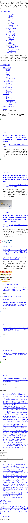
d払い (7, 74)
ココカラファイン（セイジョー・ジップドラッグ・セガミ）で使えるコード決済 (15, 252)
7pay (7, 86)
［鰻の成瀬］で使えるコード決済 (12, 442)
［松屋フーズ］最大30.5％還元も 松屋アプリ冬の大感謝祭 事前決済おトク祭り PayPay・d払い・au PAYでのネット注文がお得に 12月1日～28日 (15, 380)
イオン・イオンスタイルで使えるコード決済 (15, 492)
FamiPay (8, 83)
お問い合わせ (3, 503)
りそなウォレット (11, 103)
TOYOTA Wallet (10, 100)
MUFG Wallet (9, 101)
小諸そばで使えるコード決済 (11, 495)
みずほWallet (9, 104)
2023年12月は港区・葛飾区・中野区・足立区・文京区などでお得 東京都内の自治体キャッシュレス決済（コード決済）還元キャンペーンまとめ (15, 329)
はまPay (8, 91)
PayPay (8, 69)
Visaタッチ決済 (13, 145)
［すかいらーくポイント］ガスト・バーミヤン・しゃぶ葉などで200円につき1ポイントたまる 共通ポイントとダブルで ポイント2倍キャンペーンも (15, 289)
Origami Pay (9, 75)
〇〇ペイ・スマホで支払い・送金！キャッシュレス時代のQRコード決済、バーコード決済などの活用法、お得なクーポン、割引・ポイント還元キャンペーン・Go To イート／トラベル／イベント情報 (14, 510)
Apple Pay (11, 225)
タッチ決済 (6, 226)
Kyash (7, 97)
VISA (10, 185)
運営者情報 (3, 500)
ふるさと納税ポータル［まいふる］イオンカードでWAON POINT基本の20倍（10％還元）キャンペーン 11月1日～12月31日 (15, 445)
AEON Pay (9, 84)
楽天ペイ (8, 72)
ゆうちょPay (9, 89)
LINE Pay (8, 71)
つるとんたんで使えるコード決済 (12, 494)
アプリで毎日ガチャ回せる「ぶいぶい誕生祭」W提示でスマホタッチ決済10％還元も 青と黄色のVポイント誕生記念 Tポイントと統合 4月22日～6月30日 (15, 304)
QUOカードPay (10, 78)
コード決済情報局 (5, 11)
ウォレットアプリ (8, 98)
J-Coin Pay (9, 92)
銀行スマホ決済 (7, 87)
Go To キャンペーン (8, 106)
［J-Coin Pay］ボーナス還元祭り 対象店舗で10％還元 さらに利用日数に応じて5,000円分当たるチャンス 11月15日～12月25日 (15, 432)
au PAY (8, 80)
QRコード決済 (7, 68)
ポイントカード (14, 259)
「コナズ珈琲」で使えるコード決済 (13, 471)
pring (7, 95)
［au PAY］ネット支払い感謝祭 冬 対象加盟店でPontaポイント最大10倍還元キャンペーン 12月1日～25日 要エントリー (15, 355)
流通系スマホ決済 (8, 81)
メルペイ (8, 77)
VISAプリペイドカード (20, 225)
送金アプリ (6, 94)
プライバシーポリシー (6, 501)
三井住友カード (14, 186)
